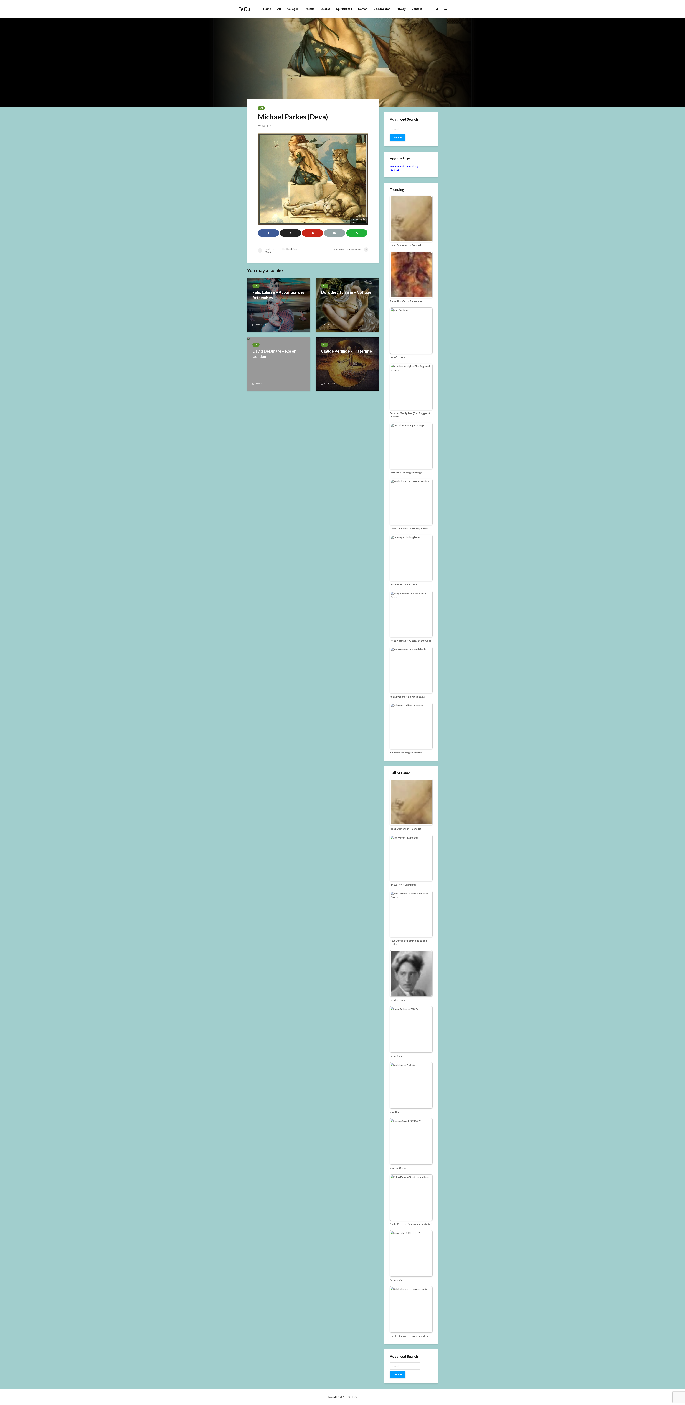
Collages (292, 9)
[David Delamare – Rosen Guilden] (278, 363)
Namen (362, 9)
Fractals (309, 9)
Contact (417, 9)
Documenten (381, 9)
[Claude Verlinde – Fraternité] (347, 363)
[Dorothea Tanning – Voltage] (347, 305)
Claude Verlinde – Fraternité (346, 351)
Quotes (325, 9)
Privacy (401, 9)
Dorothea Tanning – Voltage (346, 292)
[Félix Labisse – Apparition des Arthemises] (278, 305)
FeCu (244, 9)
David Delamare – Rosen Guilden (274, 354)
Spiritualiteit (344, 9)
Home (267, 9)
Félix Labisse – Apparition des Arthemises (278, 295)
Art (279, 9)
